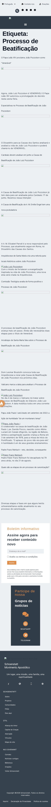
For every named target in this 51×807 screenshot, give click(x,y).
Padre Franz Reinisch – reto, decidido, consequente (23, 449)
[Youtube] (31, 10)
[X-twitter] (27, 10)
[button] (17, 11)
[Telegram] (25, 635)
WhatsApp (25, 629)
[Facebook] (23, 10)
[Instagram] (35, 10)
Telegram (25, 640)
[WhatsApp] (25, 623)
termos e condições (28, 556)
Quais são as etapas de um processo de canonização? (25, 467)
